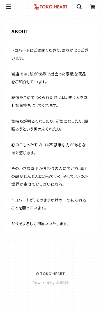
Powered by (44, 283)
